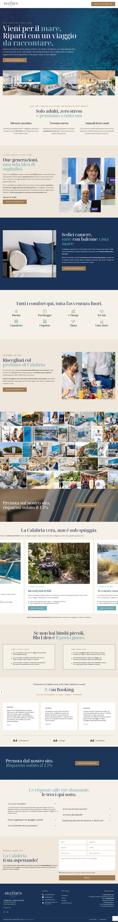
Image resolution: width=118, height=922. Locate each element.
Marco (9, 725)
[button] (5, 83)
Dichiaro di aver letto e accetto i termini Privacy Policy (77, 873)
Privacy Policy (93, 919)
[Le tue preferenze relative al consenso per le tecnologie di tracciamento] (1, 691)
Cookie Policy (102, 919)
